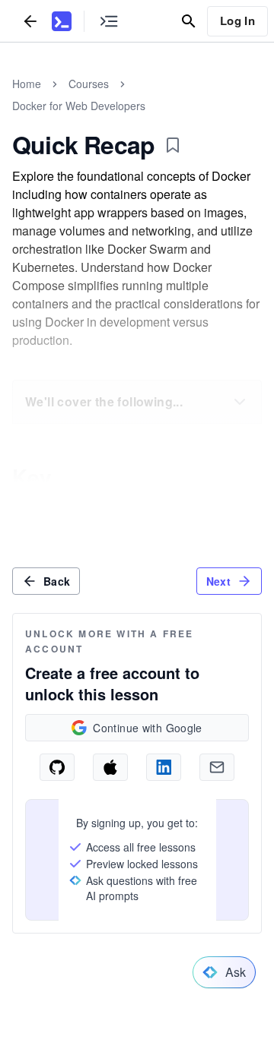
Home (26, 83)
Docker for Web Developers (78, 105)
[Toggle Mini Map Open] (109, 21)
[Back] (30, 21)
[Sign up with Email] (216, 767)
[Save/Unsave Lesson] (173, 145)
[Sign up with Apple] (110, 767)
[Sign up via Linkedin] (163, 767)
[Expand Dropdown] (239, 402)
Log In (237, 20)
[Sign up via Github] (57, 767)
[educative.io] (62, 21)
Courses (88, 83)
